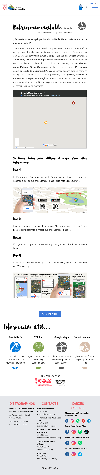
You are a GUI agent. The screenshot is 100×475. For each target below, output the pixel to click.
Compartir (50, 313)
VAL (87, 3)
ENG (95, 3)
